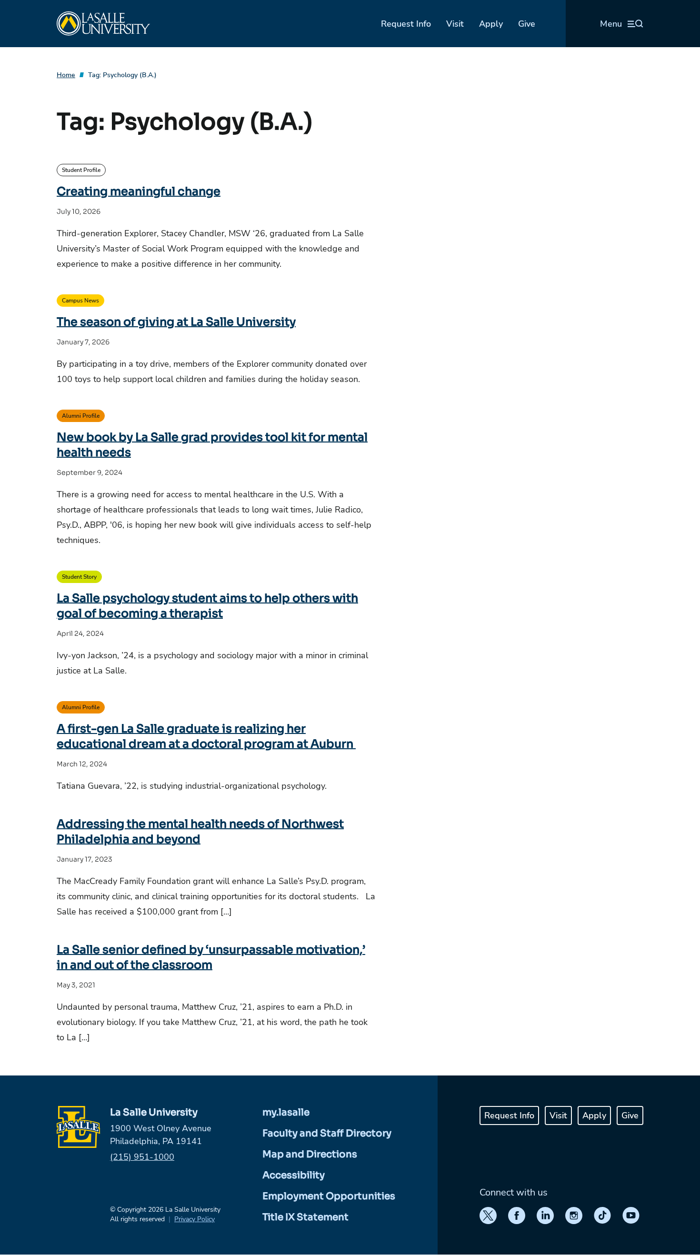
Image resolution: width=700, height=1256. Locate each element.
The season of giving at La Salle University (176, 322)
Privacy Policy (194, 1219)
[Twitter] (488, 1215)
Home (66, 75)
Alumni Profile (81, 416)
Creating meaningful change (138, 191)
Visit (455, 24)
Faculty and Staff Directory (326, 1133)
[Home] (103, 23)
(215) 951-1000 (142, 1157)
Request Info (406, 24)
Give (526, 24)
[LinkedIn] (545, 1215)
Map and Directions (309, 1154)
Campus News (80, 300)
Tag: (122, 75)
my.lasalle (286, 1112)
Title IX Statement (305, 1217)
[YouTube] (631, 1215)
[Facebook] (516, 1215)
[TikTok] (602, 1215)
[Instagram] (573, 1215)
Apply (491, 24)
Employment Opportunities (328, 1196)
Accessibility (293, 1175)
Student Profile (81, 170)
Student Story (79, 577)
